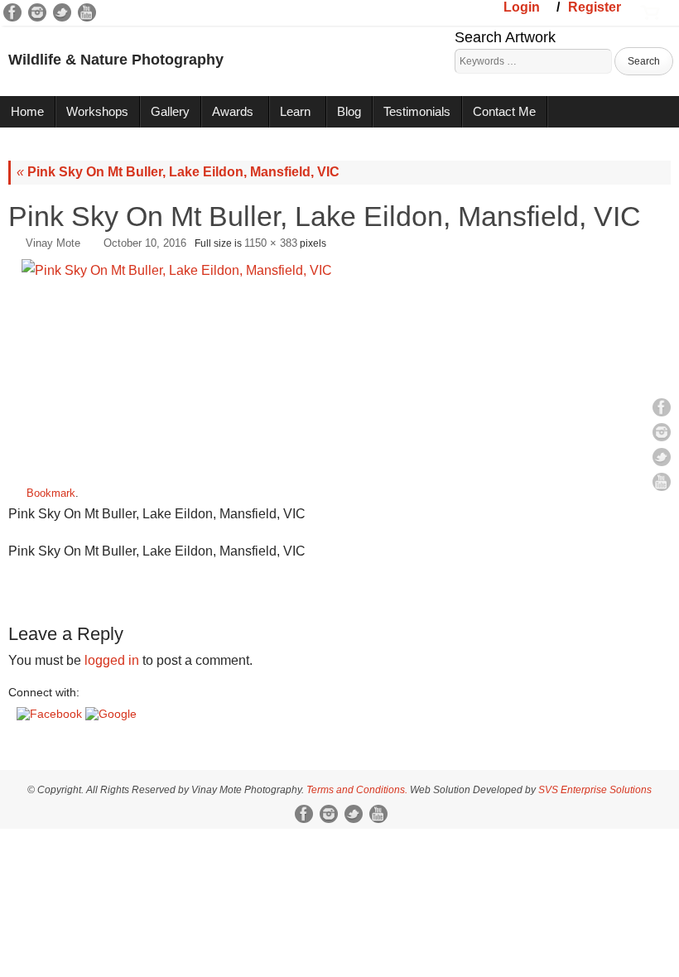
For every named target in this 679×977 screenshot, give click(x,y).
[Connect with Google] (111, 713)
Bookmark (50, 493)
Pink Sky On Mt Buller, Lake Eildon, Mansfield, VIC (178, 172)
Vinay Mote (53, 243)
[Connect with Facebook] (51, 713)
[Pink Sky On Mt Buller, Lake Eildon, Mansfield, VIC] (339, 365)
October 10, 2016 (145, 243)
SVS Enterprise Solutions (595, 790)
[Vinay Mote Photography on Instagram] (37, 12)
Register (594, 7)
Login (521, 7)
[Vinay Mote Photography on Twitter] (62, 12)
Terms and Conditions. (356, 790)
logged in (111, 660)
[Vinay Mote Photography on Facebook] (12, 12)
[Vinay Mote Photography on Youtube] (87, 12)
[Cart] (650, 11)
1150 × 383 (270, 243)
